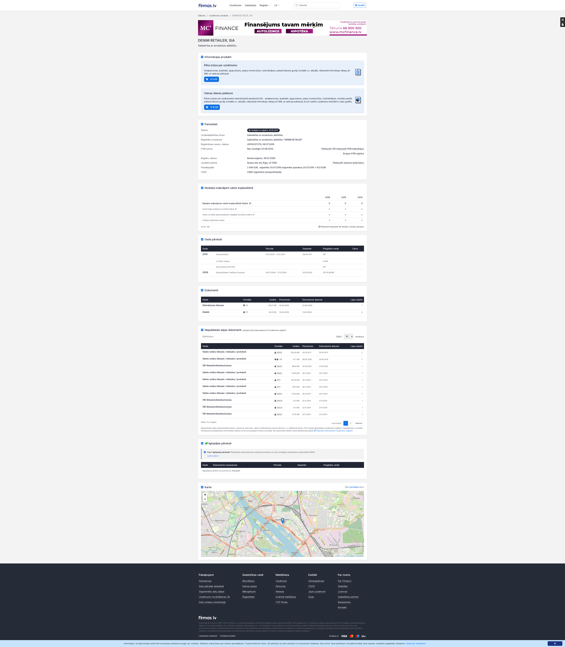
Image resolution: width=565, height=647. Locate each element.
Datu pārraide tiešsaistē (211, 586)
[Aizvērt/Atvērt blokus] (562, 19)
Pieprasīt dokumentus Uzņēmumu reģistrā (334, 431)
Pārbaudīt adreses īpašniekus (348, 162)
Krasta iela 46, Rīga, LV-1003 (262, 162)
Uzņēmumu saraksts (218, 15)
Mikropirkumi (249, 591)
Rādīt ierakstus (350, 336)
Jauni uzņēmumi (316, 591)
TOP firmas (282, 602)
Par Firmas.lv (345, 580)
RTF (279, 380)
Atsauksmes (344, 602)
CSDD (311, 586)
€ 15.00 (214, 107)
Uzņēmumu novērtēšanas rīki (214, 596)
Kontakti (342, 607)
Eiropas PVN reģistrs (353, 153)
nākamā (358, 423)
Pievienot (236, 471)
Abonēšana (248, 580)
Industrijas (250, 5)
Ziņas (311, 596)
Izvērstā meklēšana (286, 596)
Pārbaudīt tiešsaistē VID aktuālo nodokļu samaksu (342, 227)
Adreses (280, 591)
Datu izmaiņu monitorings (212, 602)
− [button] (205, 499)
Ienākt (361, 5)
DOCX (279, 401)
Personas (281, 586)
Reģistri (264, 5)
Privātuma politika (227, 636)
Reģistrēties (248, 596)
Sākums (201, 15)
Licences (342, 591)
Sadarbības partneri (348, 596)
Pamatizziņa (205, 580)
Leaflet (337, 556)
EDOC (279, 352)
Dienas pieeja (249, 586)
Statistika (343, 586)
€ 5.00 (213, 79)
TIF (280, 359)
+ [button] (205, 495)
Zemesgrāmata (316, 580)
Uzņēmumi (235, 5)
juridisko (354, 487)
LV (276, 5)
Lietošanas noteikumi (208, 636)
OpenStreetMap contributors (353, 556)
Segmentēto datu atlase (211, 591)
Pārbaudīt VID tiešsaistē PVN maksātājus (342, 149)
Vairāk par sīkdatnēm (416, 643)
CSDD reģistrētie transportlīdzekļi (264, 172)
